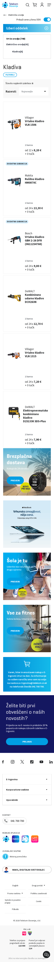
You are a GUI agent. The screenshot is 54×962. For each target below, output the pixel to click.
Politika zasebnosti (39, 893)
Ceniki (38, 901)
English (15, 885)
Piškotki (15, 909)
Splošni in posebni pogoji (13, 901)
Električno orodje (16, 15)
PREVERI (15, 480)
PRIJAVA (27, 741)
